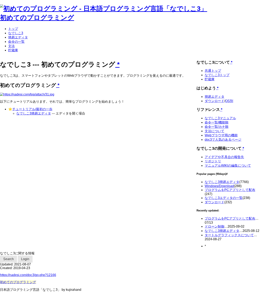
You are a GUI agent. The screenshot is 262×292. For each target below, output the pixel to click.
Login (25, 259)
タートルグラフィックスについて (229, 235)
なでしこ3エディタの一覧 (224, 198)
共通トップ (213, 70)
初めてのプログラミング (37, 17)
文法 (11, 46)
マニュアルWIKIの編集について (228, 165)
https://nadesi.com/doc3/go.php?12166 (28, 275)
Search (8, 259)
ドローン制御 (214, 226)
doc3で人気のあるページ (223, 139)
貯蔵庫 (13, 50)
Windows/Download (219, 186)
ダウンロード (214, 101)
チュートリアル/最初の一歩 (32, 109)
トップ (13, 28)
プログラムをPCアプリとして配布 (230, 190)
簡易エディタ (18, 37)
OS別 (229, 101)
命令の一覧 (16, 41)
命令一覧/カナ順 (216, 126)
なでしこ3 (15, 33)
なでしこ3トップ (217, 75)
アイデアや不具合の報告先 (224, 157)
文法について (214, 131)
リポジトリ (213, 161)
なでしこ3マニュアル (220, 118)
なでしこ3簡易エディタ (33, 113)
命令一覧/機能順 (216, 122)
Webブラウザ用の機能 (221, 135)
